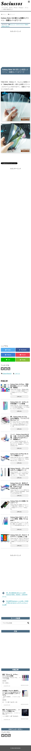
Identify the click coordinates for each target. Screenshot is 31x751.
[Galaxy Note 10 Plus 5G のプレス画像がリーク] (5, 457)
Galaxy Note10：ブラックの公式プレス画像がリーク (19, 469)
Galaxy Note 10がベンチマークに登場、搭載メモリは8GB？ (19, 518)
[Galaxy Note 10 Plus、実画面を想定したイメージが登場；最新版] (5, 388)
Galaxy (26, 24)
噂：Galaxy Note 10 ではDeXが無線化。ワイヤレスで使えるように (19, 418)
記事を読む (19, 396)
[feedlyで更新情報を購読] (5, 368)
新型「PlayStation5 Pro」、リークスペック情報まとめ (11, 710)
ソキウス (17, 373)
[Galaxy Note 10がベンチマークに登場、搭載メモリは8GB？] (5, 520)
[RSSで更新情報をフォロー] (8, 368)
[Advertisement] (15, 48)
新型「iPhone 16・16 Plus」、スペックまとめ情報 (11, 675)
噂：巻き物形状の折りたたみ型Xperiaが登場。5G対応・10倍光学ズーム (14, 594)
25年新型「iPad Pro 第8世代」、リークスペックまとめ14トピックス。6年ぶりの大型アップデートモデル (11, 693)
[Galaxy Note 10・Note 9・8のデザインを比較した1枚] (5, 538)
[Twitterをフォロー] (2, 368)
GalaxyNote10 (7, 373)
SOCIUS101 (17, 748)
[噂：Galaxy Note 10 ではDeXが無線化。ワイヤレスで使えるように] (5, 420)
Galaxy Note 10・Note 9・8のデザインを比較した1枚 (19, 535)
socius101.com (7, 685)
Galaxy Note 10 (5, 26)
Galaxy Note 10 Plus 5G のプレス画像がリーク (19, 454)
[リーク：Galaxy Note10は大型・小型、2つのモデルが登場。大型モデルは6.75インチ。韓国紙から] (5, 438)
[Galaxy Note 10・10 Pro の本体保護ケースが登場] (5, 405)
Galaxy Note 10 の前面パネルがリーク (19, 502)
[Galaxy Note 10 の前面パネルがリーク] (5, 504)
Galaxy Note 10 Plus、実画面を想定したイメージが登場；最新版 (19, 385)
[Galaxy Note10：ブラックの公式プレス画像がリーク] (5, 472)
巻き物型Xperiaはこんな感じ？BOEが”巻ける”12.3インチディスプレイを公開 (15, 603)
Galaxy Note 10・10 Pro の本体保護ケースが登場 (19, 403)
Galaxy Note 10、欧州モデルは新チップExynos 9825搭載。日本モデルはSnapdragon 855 (19, 485)
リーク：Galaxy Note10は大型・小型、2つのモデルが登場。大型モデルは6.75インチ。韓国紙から (19, 437)
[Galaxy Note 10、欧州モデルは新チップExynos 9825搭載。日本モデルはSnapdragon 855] (5, 486)
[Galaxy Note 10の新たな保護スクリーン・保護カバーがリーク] (8, 355)
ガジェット (13, 24)
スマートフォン (20, 24)
